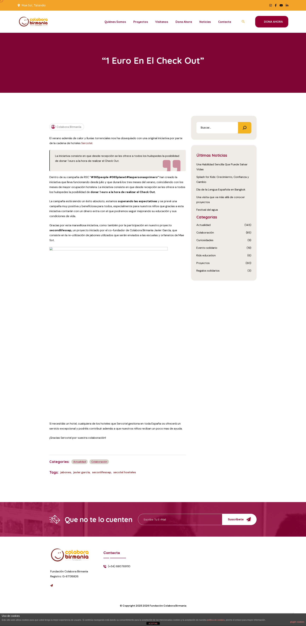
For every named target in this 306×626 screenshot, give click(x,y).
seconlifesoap (101, 472)
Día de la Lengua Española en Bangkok (220, 189)
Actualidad (79, 461)
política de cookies (216, 620)
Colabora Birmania (68, 127)
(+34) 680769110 (119, 566)
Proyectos (140, 22)
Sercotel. (87, 143)
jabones (65, 472)
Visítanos (161, 22)
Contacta (224, 22)
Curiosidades (204, 240)
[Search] (244, 127)
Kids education (206, 255)
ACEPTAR (153, 623)
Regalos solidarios (208, 270)
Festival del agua (207, 210)
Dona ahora (183, 22)
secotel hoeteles (124, 472)
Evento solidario (206, 248)
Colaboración (99, 461)
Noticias (205, 22)
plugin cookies (297, 622)
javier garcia (81, 472)
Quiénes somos (115, 22)
